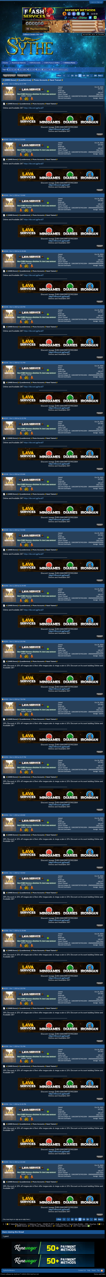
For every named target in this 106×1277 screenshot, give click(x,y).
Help (88, 1270)
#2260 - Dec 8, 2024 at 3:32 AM (14, 1162)
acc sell (32, 69)
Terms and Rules (99, 1274)
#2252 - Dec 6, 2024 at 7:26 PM (14, 699)
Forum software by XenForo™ (20, 1274)
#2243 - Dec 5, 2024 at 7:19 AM (14, 195)
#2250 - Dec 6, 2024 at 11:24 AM (15, 585)
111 (72, 75)
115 (88, 75)
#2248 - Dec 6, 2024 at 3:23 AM (14, 474)
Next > (100, 75)
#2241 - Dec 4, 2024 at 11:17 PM (15, 84)
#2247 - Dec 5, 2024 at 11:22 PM (15, 418)
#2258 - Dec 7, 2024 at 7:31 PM (14, 1046)
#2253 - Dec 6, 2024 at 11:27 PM (15, 757)
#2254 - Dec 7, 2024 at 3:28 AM (14, 815)
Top (98, 1270)
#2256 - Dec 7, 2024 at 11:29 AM (15, 930)
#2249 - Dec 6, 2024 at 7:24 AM (14, 530)
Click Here (99, 94)
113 (80, 75)
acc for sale (13, 69)
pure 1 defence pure (60, 69)
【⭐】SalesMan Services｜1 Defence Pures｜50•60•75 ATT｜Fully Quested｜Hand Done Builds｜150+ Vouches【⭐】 (53, 1224)
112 (76, 75)
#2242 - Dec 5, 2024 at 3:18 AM (14, 139)
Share (100, 134)
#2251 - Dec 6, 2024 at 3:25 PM (14, 641)
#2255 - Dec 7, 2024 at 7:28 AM (14, 873)
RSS (102, 1271)
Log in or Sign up (96, 2)
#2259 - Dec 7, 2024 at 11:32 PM (15, 1104)
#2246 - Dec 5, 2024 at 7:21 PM (14, 362)
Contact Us (82, 1270)
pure (39, 69)
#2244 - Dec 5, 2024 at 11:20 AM (15, 251)
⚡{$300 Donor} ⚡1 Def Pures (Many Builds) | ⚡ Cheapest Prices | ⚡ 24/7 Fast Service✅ (52, 1226)
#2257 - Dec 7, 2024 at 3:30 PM (14, 988)
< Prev (59, 75)
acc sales (23, 69)
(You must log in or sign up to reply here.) (16, 1219)
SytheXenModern (9, 1270)
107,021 (100, 89)
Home (94, 1270)
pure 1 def (47, 69)
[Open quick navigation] (103, 63)
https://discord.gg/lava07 (34, 108)
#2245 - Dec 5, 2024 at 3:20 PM (14, 307)
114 (84, 75)
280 (95, 75)
